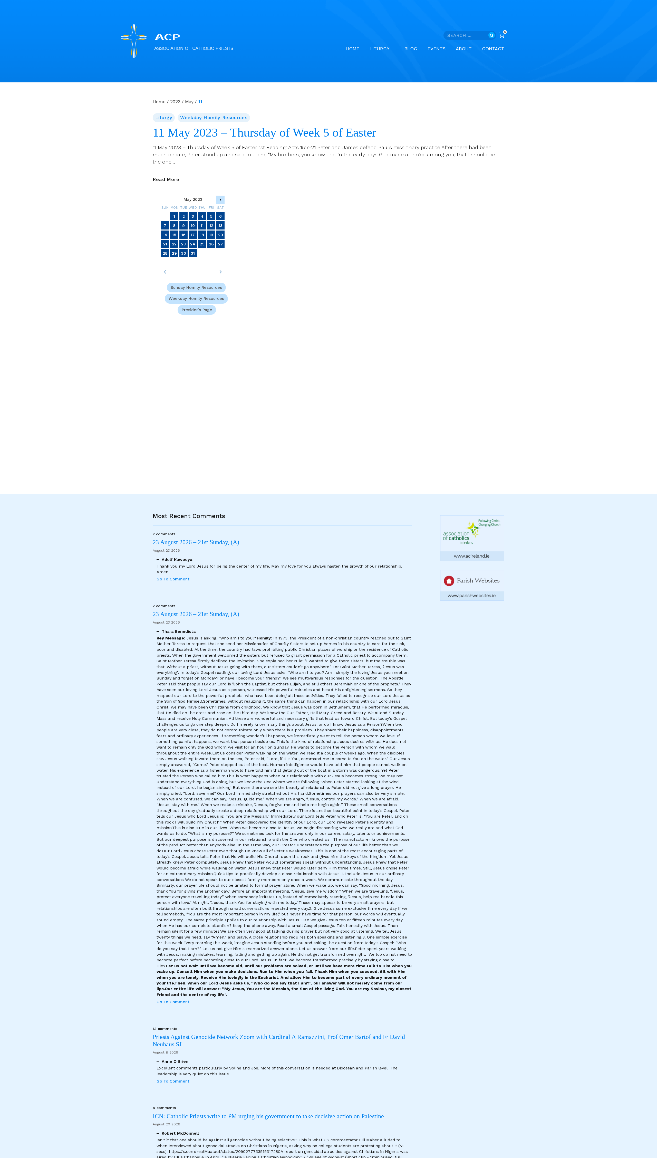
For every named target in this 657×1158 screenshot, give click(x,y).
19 (211, 234)
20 (220, 234)
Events (437, 48)
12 (211, 225)
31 (193, 253)
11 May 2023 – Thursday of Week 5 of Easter (264, 132)
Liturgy (163, 117)
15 (174, 234)
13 (221, 225)
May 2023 (192, 199)
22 (174, 244)
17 (193, 234)
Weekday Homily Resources (213, 117)
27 (220, 244)
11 (202, 225)
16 (183, 234)
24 (192, 244)
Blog (410, 48)
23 (183, 244)
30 (183, 253)
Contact (493, 48)
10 (193, 225)
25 (202, 244)
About (464, 48)
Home (352, 48)
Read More (166, 179)
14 (165, 234)
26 (211, 244)
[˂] (165, 272)
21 (165, 244)
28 (165, 253)
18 (202, 234)
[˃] (220, 272)
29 (174, 253)
